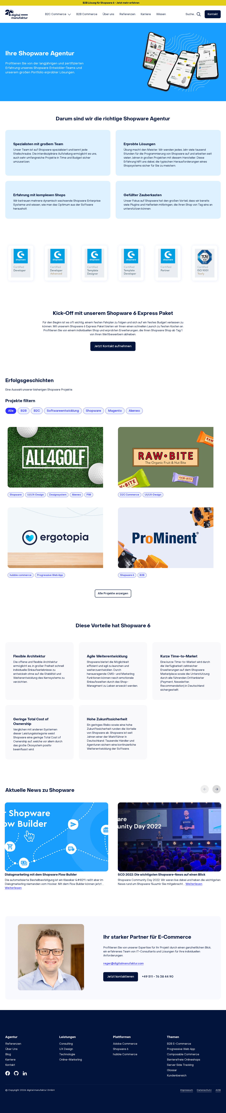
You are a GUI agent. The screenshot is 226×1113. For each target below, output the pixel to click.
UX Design (66, 1049)
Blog (8, 1054)
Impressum (186, 1090)
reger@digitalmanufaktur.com (123, 963)
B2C (37, 411)
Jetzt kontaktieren (120, 977)
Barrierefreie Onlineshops (183, 1059)
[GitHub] (16, 1074)
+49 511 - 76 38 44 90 (157, 977)
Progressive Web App (181, 1049)
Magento (115, 411)
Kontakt (213, 14)
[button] (113, 3)
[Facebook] (7, 1074)
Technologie (67, 1054)
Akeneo (134, 411)
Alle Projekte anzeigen (113, 593)
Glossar (172, 1070)
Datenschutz (204, 1090)
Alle (11, 411)
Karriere (10, 1059)
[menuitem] (58, 14)
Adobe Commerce (125, 1043)
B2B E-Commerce (179, 1043)
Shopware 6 (120, 1049)
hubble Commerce (125, 1054)
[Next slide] (216, 789)
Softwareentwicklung (63, 411)
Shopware (93, 411)
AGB (218, 1090)
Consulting (66, 1043)
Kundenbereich (176, 1075)
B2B (24, 411)
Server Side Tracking (180, 1065)
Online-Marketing (70, 1059)
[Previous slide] (205, 789)
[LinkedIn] (25, 1074)
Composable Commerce (183, 1054)
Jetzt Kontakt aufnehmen (113, 346)
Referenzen (13, 1043)
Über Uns (11, 1049)
